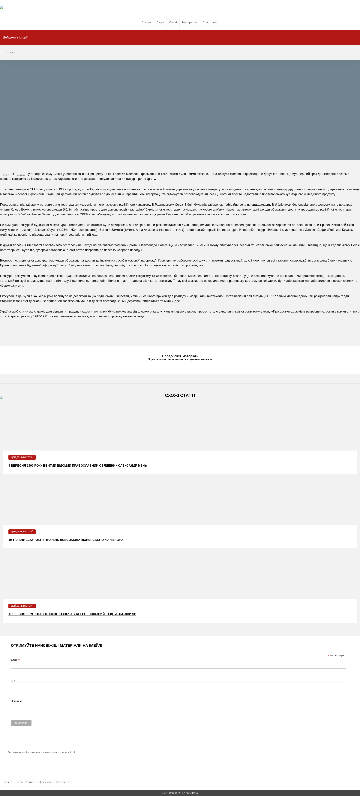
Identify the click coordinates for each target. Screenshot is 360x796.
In (187, 366)
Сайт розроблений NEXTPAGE (180, 793)
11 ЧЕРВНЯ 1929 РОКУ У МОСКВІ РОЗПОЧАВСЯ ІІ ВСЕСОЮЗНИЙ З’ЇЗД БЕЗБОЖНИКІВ (72, 614)
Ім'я (13, 680)
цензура (21, 175)
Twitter (172, 366)
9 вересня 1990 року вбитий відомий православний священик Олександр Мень (77, 465)
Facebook (179, 366)
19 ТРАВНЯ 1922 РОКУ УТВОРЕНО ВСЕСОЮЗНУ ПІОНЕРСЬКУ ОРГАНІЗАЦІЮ (65, 539)
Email (15, 660)
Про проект (210, 22)
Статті (173, 22)
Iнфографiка (189, 22)
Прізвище (16, 700)
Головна (147, 22)
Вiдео (160, 22)
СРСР (6, 175)
